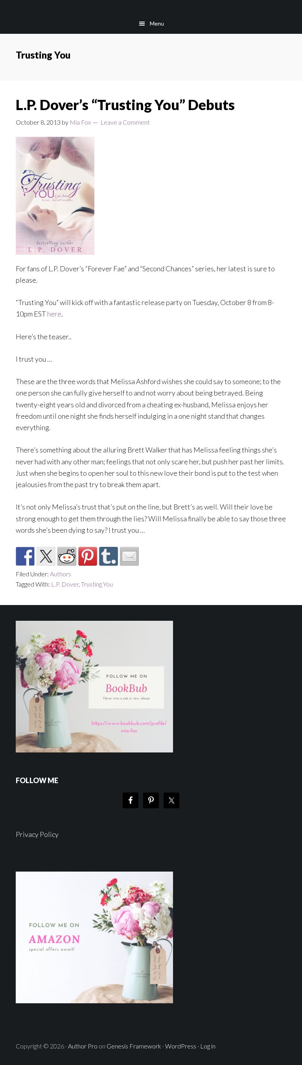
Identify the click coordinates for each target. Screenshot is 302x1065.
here (54, 313)
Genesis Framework (134, 1046)
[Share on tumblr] (108, 556)
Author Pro (83, 1046)
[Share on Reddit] (66, 556)
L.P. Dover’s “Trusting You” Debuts (125, 104)
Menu (157, 23)
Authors (60, 574)
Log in (207, 1046)
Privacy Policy (37, 834)
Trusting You (97, 584)
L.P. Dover (65, 584)
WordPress (180, 1046)
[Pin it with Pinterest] (87, 556)
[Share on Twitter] (46, 556)
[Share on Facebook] (25, 556)
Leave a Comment (125, 122)
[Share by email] (129, 556)
